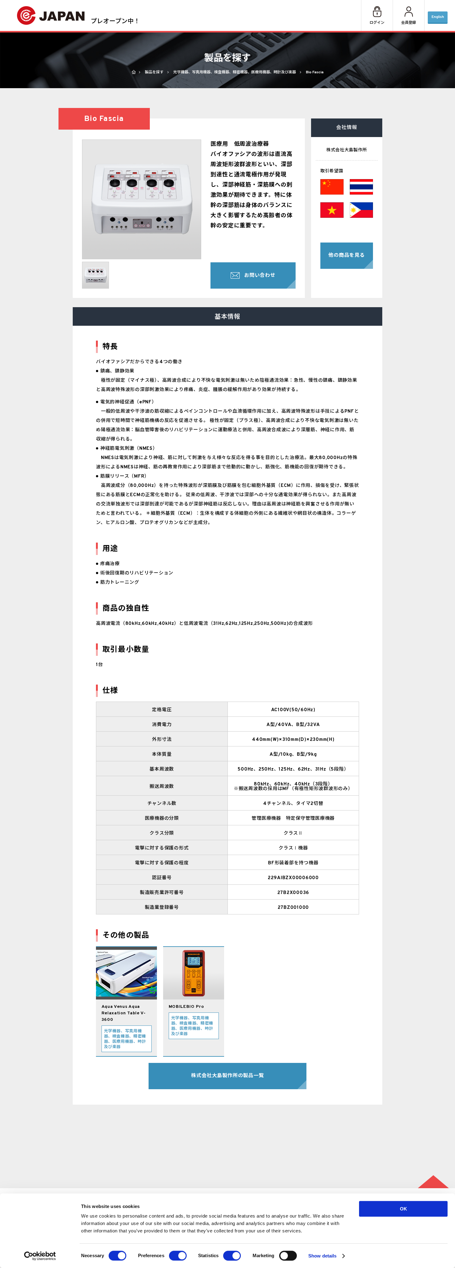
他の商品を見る (346, 255)
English (437, 17)
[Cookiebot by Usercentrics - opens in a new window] (40, 1256)
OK (403, 1208)
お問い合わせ (259, 276)
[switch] (178, 1256)
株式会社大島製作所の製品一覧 (227, 1076)
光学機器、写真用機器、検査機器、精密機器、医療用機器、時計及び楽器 (234, 72)
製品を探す (154, 72)
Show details (322, 1255)
